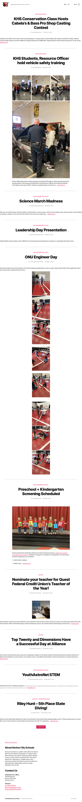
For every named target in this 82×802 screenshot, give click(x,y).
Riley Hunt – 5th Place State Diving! (41, 705)
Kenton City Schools (36, 593)
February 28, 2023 (48, 593)
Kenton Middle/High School (13, 789)
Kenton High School (41, 14)
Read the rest (4, 42)
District (41, 574)
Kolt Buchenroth (37, 67)
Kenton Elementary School (41, 196)
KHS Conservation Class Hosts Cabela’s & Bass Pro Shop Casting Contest (41, 23)
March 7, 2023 (48, 67)
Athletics (35, 698)
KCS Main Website (10, 785)
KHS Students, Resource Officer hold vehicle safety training (41, 60)
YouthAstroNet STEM (41, 674)
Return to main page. (11, 742)
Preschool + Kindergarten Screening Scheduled (41, 491)
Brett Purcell (36, 712)
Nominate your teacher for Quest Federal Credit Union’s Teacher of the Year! (41, 584)
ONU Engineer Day (41, 257)
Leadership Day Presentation (41, 230)
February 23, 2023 (50, 679)
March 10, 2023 (48, 32)
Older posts (41, 726)
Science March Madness (41, 201)
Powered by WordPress (26, 798)
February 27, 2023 (49, 648)
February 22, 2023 (47, 712)
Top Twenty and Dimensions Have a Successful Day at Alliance (41, 641)
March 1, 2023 (50, 205)
